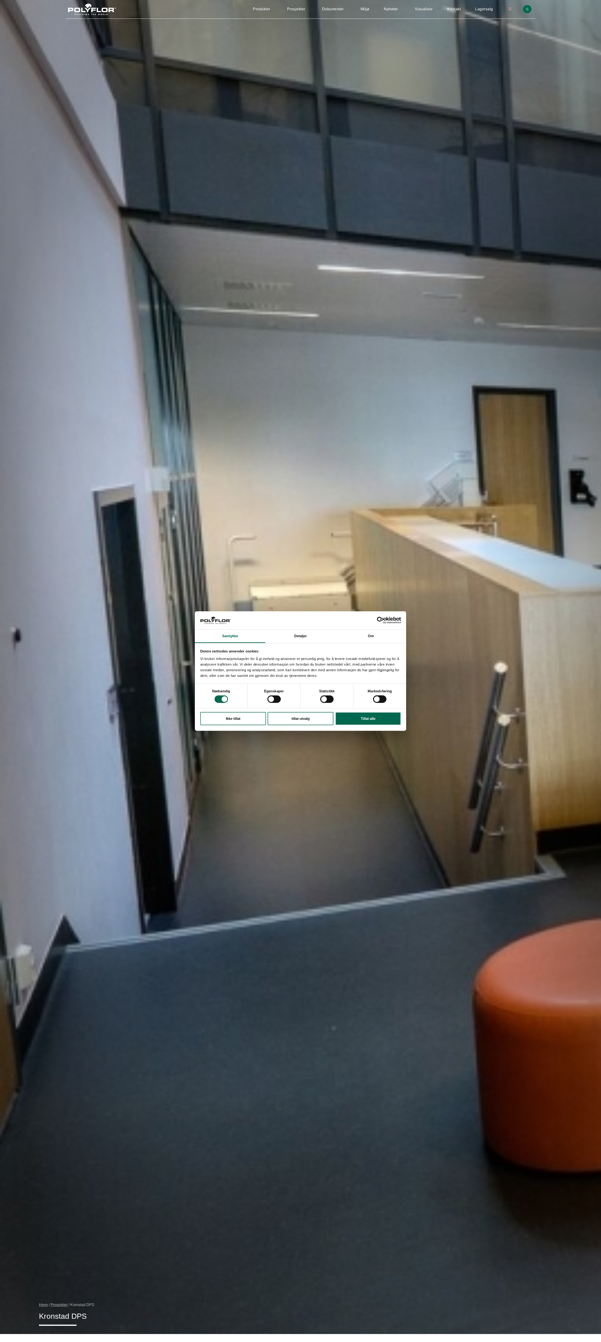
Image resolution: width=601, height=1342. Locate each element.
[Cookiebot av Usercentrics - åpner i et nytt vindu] (380, 620)
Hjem (43, 1305)
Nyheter (391, 9)
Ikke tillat (233, 718)
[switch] (274, 699)
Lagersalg (484, 9)
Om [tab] (371, 636)
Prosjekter (296, 9)
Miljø (365, 9)
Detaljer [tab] (300, 636)
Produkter (261, 9)
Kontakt (454, 9)
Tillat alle (368, 718)
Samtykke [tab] (230, 636)
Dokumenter (333, 9)
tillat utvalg (301, 718)
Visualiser (424, 9)
